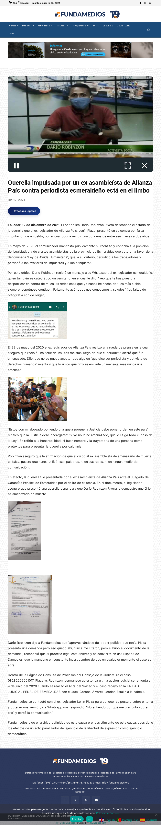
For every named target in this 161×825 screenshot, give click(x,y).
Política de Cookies (107, 813)
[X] (150, 3)
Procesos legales (25, 211)
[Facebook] (140, 3)
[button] (148, 29)
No (89, 819)
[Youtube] (96, 800)
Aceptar (77, 819)
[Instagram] (145, 3)
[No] (156, 815)
